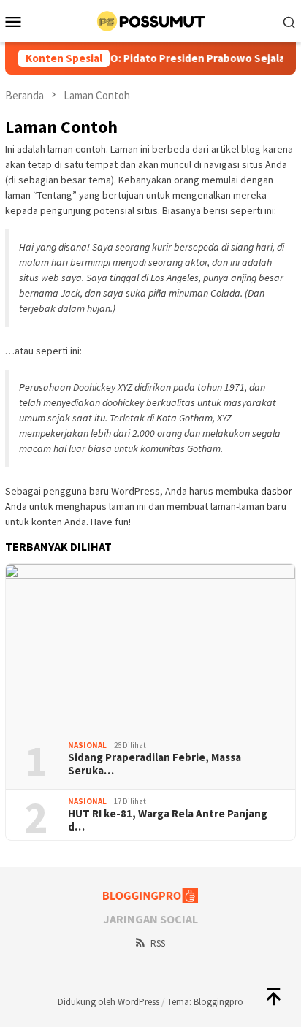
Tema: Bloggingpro (205, 1002)
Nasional (87, 745)
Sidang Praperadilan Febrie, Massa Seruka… (154, 764)
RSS (157, 943)
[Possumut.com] (150, 19)
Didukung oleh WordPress (108, 1002)
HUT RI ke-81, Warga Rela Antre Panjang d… (167, 820)
